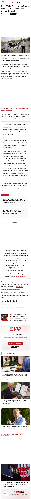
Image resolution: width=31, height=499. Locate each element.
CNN (10, 114)
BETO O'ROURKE (10, 307)
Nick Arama (5, 430)
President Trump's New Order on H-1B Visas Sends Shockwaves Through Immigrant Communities (14, 402)
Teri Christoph (5, 379)
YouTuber (12, 318)
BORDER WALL (20, 307)
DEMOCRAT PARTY (5, 308)
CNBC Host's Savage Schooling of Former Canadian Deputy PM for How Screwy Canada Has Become (15, 484)
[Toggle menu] (2, 2)
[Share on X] (2, 301)
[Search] (28, 2)
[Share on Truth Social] (5, 301)
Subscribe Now (15, 346)
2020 (2, 307)
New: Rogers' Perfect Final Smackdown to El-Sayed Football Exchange (14, 427)
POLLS (23, 308)
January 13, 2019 (21, 276)
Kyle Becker (5, 405)
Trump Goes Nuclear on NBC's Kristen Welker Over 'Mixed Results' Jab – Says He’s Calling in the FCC (14, 375)
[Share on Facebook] (8, 301)
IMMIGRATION (15, 308)
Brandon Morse (5, 14)
